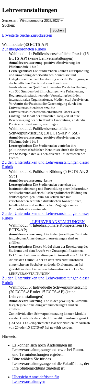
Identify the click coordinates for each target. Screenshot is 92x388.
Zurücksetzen (41, 35)
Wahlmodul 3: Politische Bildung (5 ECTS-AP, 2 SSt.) (48, 190)
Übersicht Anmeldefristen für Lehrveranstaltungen (35, 379)
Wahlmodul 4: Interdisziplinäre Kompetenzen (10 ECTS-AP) (49, 248)
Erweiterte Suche (16, 35)
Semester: (10, 20)
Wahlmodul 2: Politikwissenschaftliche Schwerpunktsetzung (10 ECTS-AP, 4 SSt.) (47, 143)
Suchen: (8, 25)
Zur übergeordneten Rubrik (24, 49)
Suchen (58, 30)
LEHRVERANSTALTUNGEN (57, 221)
